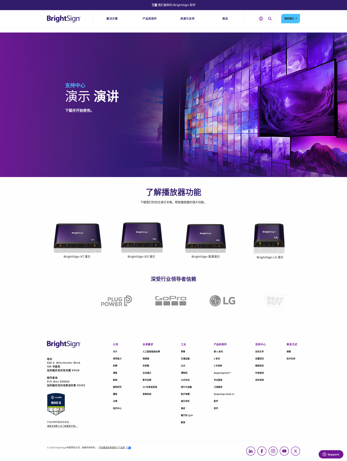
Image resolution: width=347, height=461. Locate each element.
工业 (183, 344)
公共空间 (185, 380)
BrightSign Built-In (224, 394)
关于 (115, 351)
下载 (154, 5)
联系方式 (292, 344)
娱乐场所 (185, 401)
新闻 (115, 380)
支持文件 (259, 351)
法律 (115, 401)
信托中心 (117, 408)
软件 (216, 408)
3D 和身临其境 (150, 387)
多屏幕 (146, 365)
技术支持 (291, 358)
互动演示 (147, 373)
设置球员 (259, 358)
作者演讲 (259, 373)
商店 (225, 18)
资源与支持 (187, 18)
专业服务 (218, 380)
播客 (115, 394)
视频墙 (146, 358)
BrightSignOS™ (222, 373)
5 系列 (217, 358)
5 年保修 (218, 365)
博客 (115, 373)
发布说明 (259, 380)
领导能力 (117, 358)
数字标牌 (147, 380)
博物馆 (184, 373)
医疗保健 (185, 394)
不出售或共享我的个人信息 (112, 447)
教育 (183, 422)
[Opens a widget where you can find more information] (330, 454)
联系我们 (289, 18)
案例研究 (117, 387)
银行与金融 (186, 387)
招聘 (115, 365)
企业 (183, 365)
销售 (289, 351)
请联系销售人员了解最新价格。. (62, 426)
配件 (216, 401)
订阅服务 (218, 387)
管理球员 (259, 365)
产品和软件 (150, 18)
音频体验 (147, 394)
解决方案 (112, 18)
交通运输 (185, 358)
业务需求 (148, 344)
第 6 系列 (218, 351)
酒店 (183, 408)
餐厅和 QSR (187, 415)
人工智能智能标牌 (151, 351)
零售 (183, 351)
